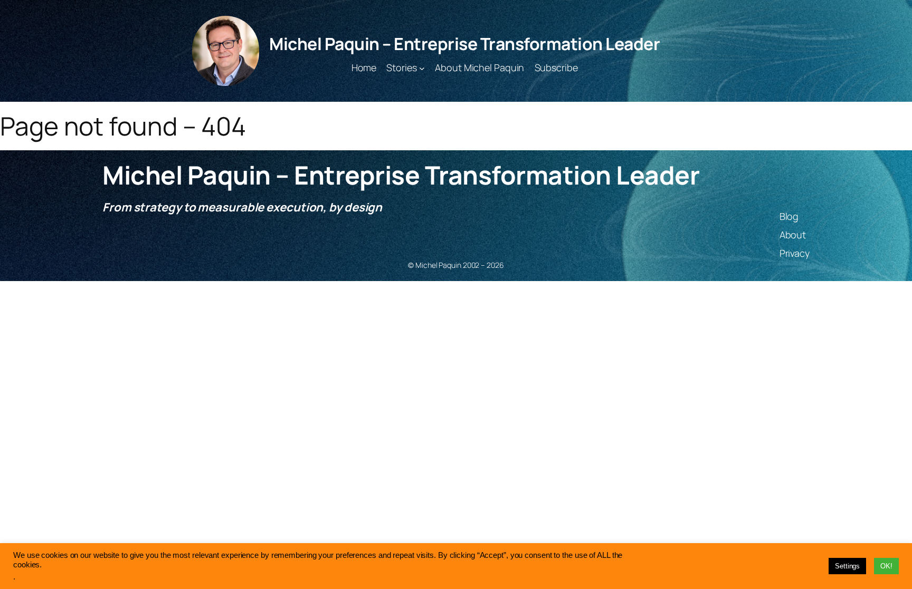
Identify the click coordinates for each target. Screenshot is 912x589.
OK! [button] (886, 566)
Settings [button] (847, 566)
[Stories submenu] (422, 68)
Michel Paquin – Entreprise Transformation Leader (464, 43)
